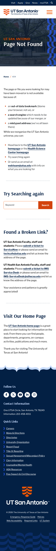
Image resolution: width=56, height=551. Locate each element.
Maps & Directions (15, 432)
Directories (11, 437)
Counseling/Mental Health (19, 464)
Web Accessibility (14, 520)
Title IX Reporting (14, 451)
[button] (52, 3)
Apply (20, 3)
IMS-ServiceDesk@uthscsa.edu (22, 276)
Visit (13, 3)
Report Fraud (12, 446)
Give (28, 3)
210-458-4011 (23, 413)
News (35, 3)
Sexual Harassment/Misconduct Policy (25, 455)
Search (45, 205)
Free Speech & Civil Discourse (21, 473)
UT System (45, 520)
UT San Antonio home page (24, 325)
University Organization (17, 442)
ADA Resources (14, 469)
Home (6, 76)
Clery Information (14, 460)
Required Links (30, 520)
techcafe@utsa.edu (15, 253)
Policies (40, 516)
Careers (10, 428)
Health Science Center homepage (26, 150)
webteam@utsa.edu (19, 165)
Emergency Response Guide (22, 516)
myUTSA (44, 3)
